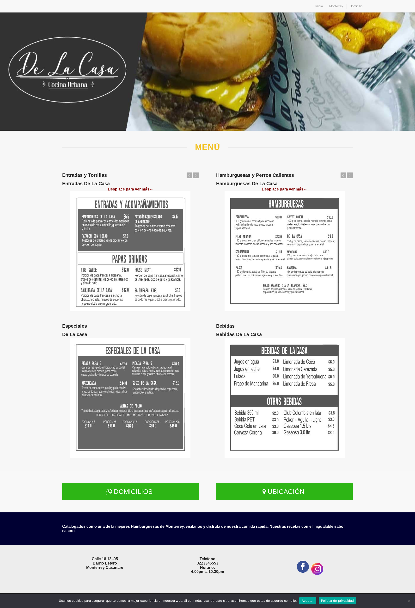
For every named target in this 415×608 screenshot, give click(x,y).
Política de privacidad (337, 600)
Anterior (189, 175)
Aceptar (308, 600)
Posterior (196, 175)
